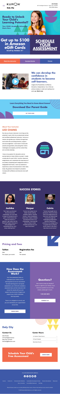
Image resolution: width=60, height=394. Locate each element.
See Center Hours (53, 7)
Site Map (40, 383)
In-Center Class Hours (39, 336)
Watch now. (40, 91)
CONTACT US (45, 300)
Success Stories (30, 61)
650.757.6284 (55, 3)
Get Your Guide (30, 113)
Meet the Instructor (10, 61)
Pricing (50, 61)
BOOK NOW (15, 311)
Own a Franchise (21, 383)
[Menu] (4, 5)
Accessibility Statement (32, 383)
